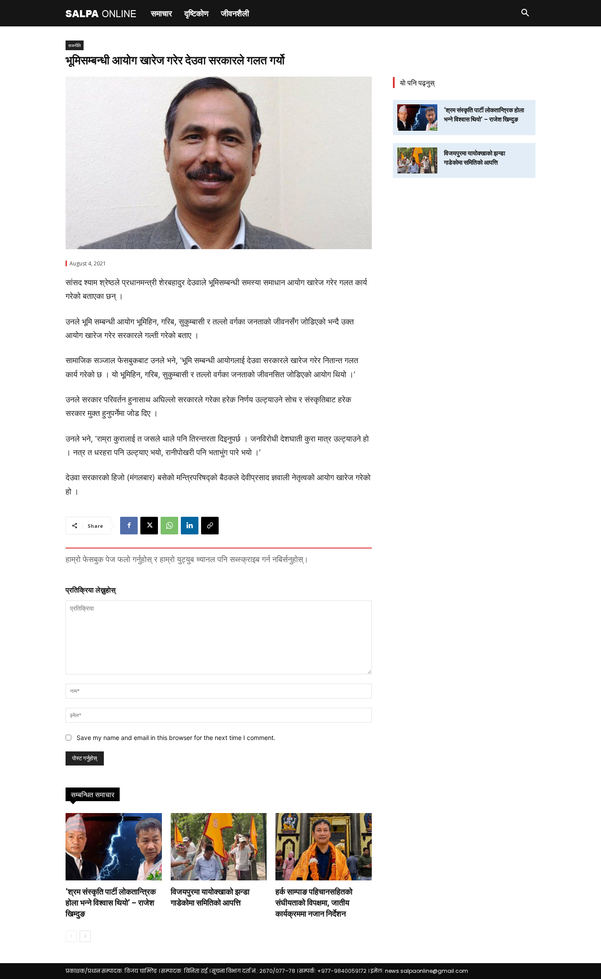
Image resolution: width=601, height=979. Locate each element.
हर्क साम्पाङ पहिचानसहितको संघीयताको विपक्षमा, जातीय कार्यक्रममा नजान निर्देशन (313, 902)
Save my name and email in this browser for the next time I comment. (176, 737)
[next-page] (85, 936)
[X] (149, 525)
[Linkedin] (189, 525)
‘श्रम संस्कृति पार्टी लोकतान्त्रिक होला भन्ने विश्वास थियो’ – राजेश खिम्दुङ (111, 902)
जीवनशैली (235, 13)
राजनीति (74, 45)
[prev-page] (71, 936)
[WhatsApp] (169, 525)
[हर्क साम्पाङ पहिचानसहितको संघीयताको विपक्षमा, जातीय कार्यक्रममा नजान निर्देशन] (323, 846)
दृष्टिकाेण (196, 13)
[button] (524, 14)
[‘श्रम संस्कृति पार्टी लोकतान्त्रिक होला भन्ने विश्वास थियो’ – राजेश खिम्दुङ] (114, 846)
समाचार (161, 13)
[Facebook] (129, 525)
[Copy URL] (210, 525)
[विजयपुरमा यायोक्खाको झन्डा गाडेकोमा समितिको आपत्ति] (219, 846)
